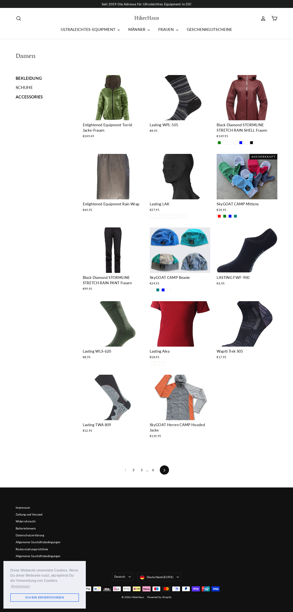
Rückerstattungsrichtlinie (32, 549)
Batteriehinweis (26, 528)
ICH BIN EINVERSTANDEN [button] (44, 597)
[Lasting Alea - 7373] (163, 363)
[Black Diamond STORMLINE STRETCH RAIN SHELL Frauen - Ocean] (225, 142)
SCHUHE (24, 87)
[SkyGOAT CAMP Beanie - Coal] (168, 290)
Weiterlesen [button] (20, 586)
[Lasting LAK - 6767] (174, 216)
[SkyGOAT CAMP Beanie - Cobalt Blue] (163, 290)
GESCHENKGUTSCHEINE (209, 29)
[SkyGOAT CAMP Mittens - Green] (225, 216)
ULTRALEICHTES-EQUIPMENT (88, 29)
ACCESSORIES (29, 96)
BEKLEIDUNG (29, 78)
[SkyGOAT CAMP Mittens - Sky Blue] (230, 216)
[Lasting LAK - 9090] (152, 216)
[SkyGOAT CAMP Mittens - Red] (219, 216)
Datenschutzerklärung (30, 535)
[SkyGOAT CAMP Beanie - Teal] (158, 290)
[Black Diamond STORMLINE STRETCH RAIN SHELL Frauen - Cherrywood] (230, 142)
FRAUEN (166, 29)
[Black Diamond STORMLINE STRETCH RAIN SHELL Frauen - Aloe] (246, 142)
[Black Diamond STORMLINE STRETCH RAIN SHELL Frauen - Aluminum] (235, 142)
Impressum (23, 507)
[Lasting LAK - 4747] (179, 216)
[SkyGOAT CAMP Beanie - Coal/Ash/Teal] (152, 290)
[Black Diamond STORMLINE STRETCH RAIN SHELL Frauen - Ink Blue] (241, 142)
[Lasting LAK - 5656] (184, 216)
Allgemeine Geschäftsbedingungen (38, 542)
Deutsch (119, 576)
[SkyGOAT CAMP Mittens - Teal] (235, 216)
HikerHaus (146, 18)
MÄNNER (137, 29)
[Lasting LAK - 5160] (163, 216)
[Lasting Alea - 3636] (152, 363)
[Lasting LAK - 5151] (158, 216)
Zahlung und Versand (29, 514)
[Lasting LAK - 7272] (168, 216)
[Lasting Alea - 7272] (158, 363)
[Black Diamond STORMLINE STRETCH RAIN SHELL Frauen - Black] (251, 142)
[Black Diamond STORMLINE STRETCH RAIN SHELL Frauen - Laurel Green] (219, 142)
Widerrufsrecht (26, 521)
